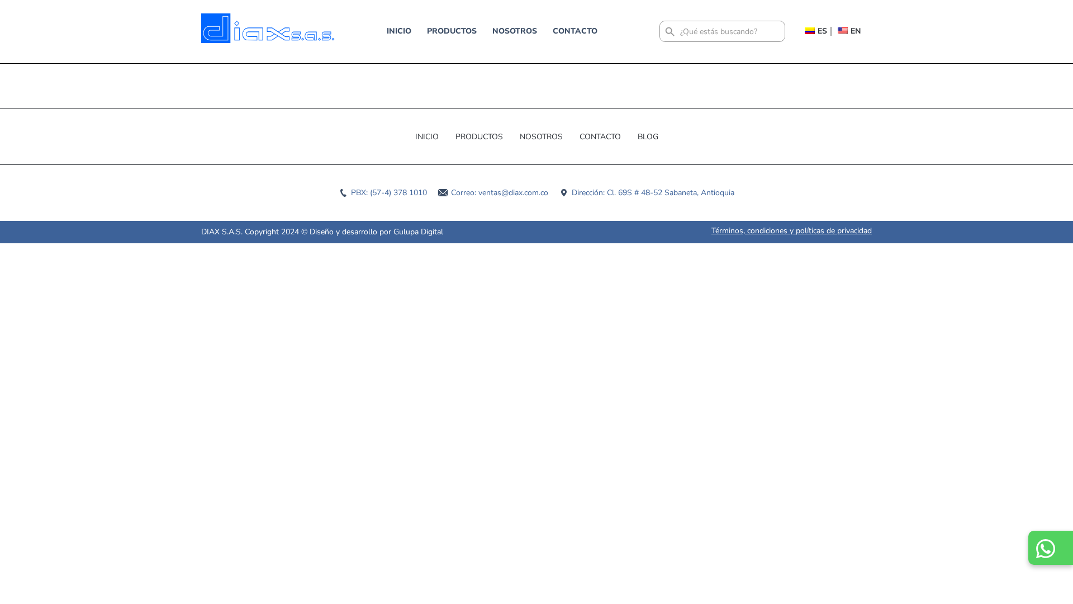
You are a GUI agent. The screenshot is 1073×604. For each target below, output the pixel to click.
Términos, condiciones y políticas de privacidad (791, 230)
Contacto (575, 31)
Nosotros (514, 31)
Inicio (399, 31)
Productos (452, 31)
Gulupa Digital (418, 231)
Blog (648, 136)
